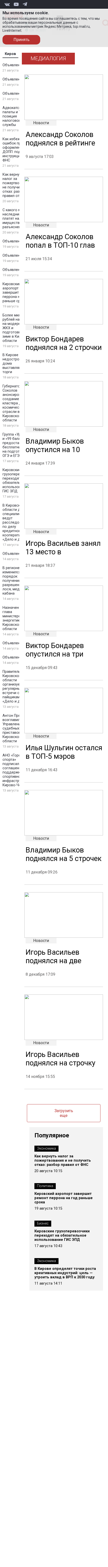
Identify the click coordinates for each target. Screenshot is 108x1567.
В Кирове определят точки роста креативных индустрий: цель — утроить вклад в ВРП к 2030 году (65, 1273)
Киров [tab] (10, 54)
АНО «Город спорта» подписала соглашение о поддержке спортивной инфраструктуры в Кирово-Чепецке (18, 770)
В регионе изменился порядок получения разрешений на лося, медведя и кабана (17, 581)
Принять (21, 39)
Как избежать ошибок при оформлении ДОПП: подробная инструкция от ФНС (18, 149)
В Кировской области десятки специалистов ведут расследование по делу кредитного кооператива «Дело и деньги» (17, 522)
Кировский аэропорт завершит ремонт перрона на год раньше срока (17, 292)
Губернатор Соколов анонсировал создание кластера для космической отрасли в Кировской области (14, 403)
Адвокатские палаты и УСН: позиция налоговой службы (15, 116)
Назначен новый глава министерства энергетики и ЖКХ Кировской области (18, 618)
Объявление (13, 65)
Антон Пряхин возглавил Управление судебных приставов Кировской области (14, 728)
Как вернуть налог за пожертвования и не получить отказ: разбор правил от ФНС (17, 185)
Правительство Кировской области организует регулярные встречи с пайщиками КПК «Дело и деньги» (17, 687)
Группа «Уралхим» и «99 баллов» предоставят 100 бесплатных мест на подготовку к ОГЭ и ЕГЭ (18, 445)
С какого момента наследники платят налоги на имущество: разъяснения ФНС (18, 218)
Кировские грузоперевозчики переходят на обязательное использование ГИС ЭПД (18, 480)
